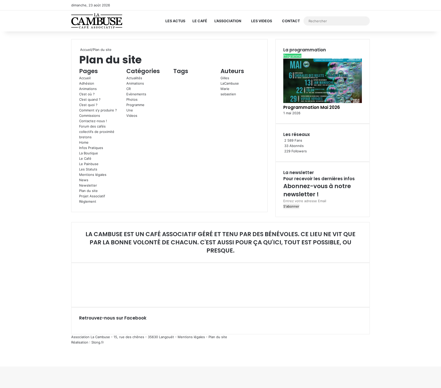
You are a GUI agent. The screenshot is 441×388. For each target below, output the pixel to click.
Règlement (87, 201)
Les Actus (175, 21)
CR (128, 89)
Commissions (89, 115)
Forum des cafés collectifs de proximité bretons (96, 131)
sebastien (228, 94)
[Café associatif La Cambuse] (96, 21)
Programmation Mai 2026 (311, 107)
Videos (131, 115)
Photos (132, 99)
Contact (291, 21)
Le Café (199, 21)
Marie (224, 89)
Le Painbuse (89, 164)
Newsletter (88, 185)
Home (84, 142)
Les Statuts (88, 169)
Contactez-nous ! (93, 121)
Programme (135, 105)
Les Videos (261, 21)
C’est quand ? (90, 99)
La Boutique (88, 153)
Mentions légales (92, 175)
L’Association (227, 21)
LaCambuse (229, 83)
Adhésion (86, 83)
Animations (88, 89)
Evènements (136, 94)
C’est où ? (87, 94)
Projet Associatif (92, 196)
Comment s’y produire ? (98, 110)
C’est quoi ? (88, 105)
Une (129, 110)
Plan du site (88, 191)
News (83, 180)
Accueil (85, 50)
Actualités (134, 78)
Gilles (224, 78)
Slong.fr (97, 342)
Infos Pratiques (91, 148)
